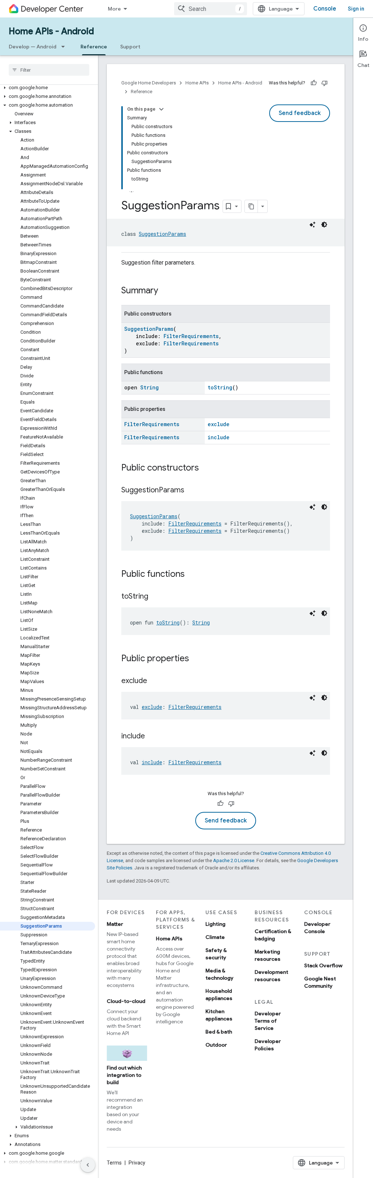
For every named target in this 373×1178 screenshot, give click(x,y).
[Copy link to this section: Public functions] (192, 574)
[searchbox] (49, 70)
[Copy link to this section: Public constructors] (206, 468)
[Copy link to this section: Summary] (165, 291)
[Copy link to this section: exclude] (154, 681)
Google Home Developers (148, 83)
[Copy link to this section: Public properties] (196, 659)
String (149, 387)
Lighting (215, 924)
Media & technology (219, 974)
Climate (215, 937)
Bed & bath (218, 1031)
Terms (114, 1163)
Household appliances (218, 995)
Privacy (137, 1163)
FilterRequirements (191, 336)
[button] (47, 87)
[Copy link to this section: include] (152, 736)
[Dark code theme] (324, 224)
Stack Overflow (323, 965)
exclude (218, 424)
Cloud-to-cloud (126, 1001)
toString (220, 387)
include (218, 437)
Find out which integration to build (124, 1075)
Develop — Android (32, 46)
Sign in (356, 9)
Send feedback (300, 113)
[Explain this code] (312, 224)
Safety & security (216, 954)
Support (130, 46)
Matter (115, 924)
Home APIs (197, 83)
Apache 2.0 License (233, 860)
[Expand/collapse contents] (161, 109)
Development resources (271, 976)
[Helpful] (313, 83)
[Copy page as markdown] (251, 206)
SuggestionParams (162, 233)
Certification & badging (273, 935)
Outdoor (216, 1045)
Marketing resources (267, 955)
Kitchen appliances (218, 1015)
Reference (94, 46)
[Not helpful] (324, 83)
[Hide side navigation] (88, 1165)
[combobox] (210, 8)
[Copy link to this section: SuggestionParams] (191, 490)
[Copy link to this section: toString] (155, 596)
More (114, 8)
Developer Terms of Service (268, 1020)
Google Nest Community (320, 982)
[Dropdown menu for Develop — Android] (65, 46)
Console (324, 8)
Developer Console (317, 928)
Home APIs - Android (51, 31)
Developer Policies (268, 1045)
